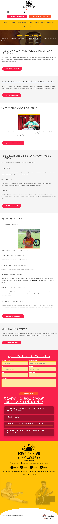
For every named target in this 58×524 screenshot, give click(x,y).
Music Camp (50, 22)
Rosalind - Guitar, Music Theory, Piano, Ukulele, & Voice (26, 410)
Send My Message (28, 393)
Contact (32, 27)
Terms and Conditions (7, 518)
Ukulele (44, 471)
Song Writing (52, 471)
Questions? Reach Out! (13, 143)
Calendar (12, 22)
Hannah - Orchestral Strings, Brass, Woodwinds (26, 432)
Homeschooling (40, 22)
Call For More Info (11, 95)
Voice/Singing (26, 471)
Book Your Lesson (11, 206)
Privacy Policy (15, 518)
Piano (33, 471)
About (31, 22)
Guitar (38, 471)
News (25, 27)
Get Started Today (11, 342)
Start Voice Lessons (12, 69)
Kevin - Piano (13, 417)
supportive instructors (35, 280)
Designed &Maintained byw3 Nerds (51, 516)
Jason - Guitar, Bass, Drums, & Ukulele (26, 424)
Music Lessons (22, 22)
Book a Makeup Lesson (39, 16)
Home (5, 22)
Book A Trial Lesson (17, 16)
